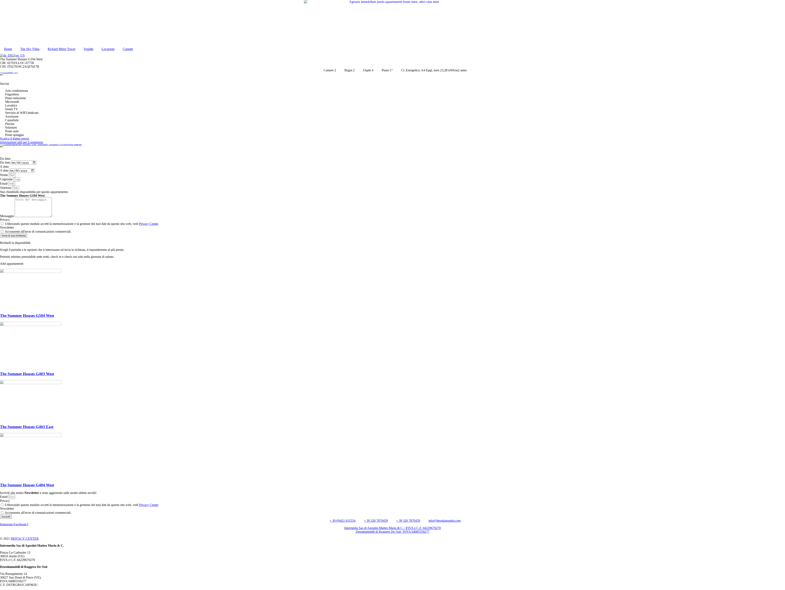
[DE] (6, 55)
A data (4, 170)
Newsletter (7, 227)
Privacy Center (148, 223)
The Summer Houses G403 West (27, 374)
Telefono (6, 188)
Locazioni (108, 49)
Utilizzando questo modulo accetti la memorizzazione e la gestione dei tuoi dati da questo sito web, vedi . (82, 223)
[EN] (18, 55)
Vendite (88, 49)
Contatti (128, 49)
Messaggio (7, 216)
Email (4, 183)
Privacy (5, 219)
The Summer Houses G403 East (26, 427)
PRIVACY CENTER (25, 538)
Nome (4, 175)
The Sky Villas (29, 49)
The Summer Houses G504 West (27, 315)
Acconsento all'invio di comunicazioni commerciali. (38, 231)
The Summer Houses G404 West (27, 485)
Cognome (6, 179)
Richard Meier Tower (61, 49)
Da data (5, 162)
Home (8, 49)
